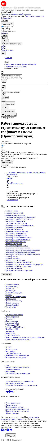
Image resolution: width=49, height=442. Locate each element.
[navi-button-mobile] (3, 53)
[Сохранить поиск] (3, 87)
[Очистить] (4, 81)
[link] (5, 40)
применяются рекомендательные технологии (20, 418)
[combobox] (11, 75)
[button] (3, 46)
